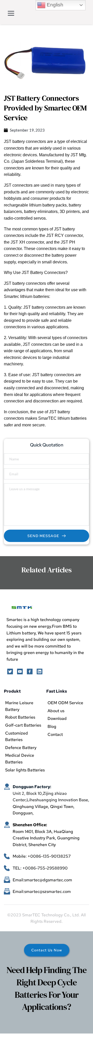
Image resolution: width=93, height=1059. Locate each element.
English (54, 4)
